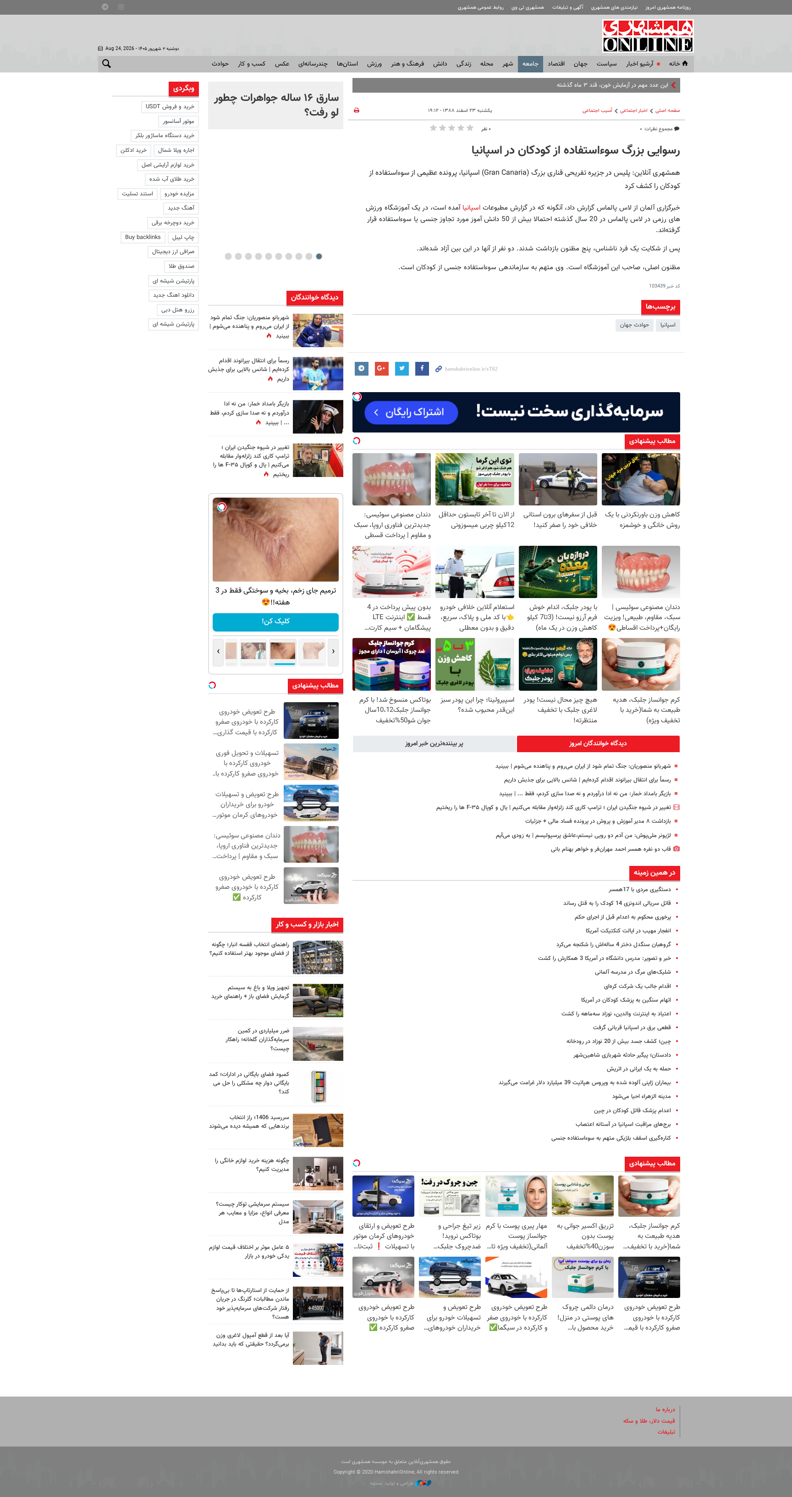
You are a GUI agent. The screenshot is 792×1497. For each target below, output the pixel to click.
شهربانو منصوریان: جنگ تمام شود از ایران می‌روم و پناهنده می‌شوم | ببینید (583, 766)
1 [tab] (318, 256)
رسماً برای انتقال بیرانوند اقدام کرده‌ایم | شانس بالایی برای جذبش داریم (587, 780)
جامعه (530, 64)
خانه (674, 64)
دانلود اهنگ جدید (173, 295)
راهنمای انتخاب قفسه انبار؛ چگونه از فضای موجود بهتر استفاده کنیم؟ (249, 949)
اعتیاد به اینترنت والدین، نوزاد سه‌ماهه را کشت (616, 1014)
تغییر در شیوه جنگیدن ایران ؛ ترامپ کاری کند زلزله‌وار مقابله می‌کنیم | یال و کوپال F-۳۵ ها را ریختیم (553, 807)
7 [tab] (258, 256)
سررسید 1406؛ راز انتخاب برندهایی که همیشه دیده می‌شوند (249, 1122)
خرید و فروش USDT (170, 106)
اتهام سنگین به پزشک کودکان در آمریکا (626, 1000)
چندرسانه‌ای (313, 64)
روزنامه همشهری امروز (668, 7)
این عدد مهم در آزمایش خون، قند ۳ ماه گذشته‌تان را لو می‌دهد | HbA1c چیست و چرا (567, 85)
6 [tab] (268, 256)
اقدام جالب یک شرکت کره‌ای (637, 986)
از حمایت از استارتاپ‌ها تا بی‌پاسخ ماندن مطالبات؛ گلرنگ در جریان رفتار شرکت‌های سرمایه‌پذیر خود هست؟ (250, 1304)
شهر (507, 64)
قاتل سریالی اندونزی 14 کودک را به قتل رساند (617, 903)
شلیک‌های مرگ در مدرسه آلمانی (633, 972)
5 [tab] (278, 256)
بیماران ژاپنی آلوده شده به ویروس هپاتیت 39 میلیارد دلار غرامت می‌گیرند (585, 1082)
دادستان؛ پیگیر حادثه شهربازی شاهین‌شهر (622, 1055)
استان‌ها (347, 64)
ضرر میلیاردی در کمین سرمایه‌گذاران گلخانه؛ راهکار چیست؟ (257, 1039)
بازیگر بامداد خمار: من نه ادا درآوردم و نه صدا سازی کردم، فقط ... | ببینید (585, 793)
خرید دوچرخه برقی (173, 222)
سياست (607, 64)
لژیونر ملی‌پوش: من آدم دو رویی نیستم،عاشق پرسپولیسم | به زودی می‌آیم (583, 835)
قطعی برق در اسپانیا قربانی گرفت (632, 1027)
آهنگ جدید (181, 208)
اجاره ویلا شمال (176, 150)
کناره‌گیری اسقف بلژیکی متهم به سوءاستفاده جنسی (611, 1138)
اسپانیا (471, 207)
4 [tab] (288, 256)
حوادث (220, 64)
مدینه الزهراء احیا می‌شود (641, 1096)
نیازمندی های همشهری (614, 7)
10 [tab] (228, 256)
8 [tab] (248, 256)
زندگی (463, 64)
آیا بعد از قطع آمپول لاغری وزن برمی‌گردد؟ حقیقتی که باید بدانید (251, 1340)
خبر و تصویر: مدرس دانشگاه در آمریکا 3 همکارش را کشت (604, 958)
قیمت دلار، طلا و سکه (649, 1421)
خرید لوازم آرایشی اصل (168, 165)
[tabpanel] (275, 105)
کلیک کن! (276, 621)
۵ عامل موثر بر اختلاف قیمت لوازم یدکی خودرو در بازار (249, 1252)
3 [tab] (298, 256)
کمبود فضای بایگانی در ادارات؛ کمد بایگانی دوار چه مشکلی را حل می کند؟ (249, 1083)
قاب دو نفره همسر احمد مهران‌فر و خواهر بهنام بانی (611, 849)
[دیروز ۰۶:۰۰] (318, 373)
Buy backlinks (143, 237)
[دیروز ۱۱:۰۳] (318, 416)
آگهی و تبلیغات (567, 7)
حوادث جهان (634, 325)
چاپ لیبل (183, 237)
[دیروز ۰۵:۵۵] (318, 460)
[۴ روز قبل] (318, 1348)
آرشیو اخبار (639, 64)
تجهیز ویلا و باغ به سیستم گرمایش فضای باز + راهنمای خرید (250, 992)
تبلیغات (666, 1432)
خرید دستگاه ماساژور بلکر (164, 135)
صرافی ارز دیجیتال (173, 251)
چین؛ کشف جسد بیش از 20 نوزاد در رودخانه (618, 1041)
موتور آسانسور (178, 121)
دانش (440, 64)
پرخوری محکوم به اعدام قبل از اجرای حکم (623, 917)
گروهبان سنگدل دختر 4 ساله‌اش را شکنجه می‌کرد (613, 944)
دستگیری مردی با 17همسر (640, 889)
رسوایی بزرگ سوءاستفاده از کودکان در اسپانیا (576, 151)
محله (486, 64)
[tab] (599, 744)
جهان (581, 64)
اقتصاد (556, 64)
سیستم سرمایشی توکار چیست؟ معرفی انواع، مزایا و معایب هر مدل (252, 1213)
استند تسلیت (137, 194)
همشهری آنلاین (643, 36)
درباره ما (665, 1409)
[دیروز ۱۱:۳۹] (318, 330)
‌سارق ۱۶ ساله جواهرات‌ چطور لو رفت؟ (276, 105)
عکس (282, 64)
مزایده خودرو (179, 194)
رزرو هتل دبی (177, 310)
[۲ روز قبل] (318, 1000)
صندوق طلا (181, 266)
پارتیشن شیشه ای (173, 281)
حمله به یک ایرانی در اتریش (639, 1069)
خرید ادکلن (134, 150)
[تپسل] (357, 396)
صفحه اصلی (667, 111)
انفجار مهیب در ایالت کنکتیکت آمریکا (628, 931)
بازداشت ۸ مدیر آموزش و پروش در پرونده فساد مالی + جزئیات (598, 821)
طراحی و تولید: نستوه (392, 1483)
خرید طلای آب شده (171, 179)
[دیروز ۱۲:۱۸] (318, 957)
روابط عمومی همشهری (481, 7)
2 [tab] (308, 256)
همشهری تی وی (528, 7)
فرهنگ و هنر (407, 64)
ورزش (374, 64)
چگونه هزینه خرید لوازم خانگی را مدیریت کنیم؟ (252, 1165)
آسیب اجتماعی (597, 111)
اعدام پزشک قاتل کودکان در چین (632, 1110)
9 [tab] (238, 256)
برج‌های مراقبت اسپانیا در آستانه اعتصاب (623, 1124)
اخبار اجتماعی (634, 111)
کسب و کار (252, 64)
